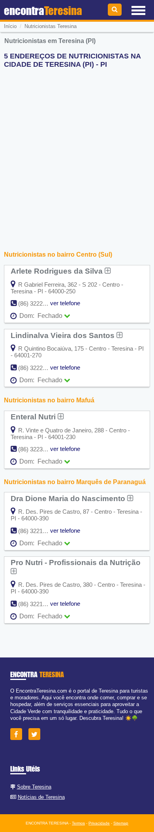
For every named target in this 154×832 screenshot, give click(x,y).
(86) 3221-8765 (37, 604)
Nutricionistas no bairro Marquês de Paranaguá (75, 482)
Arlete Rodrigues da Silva (58, 271)
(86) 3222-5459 (37, 303)
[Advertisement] (77, 152)
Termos (78, 823)
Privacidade (99, 823)
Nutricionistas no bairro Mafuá (49, 400)
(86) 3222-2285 (37, 367)
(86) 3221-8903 (37, 531)
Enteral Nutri (34, 416)
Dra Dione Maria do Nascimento (69, 498)
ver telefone (65, 303)
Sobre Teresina (34, 787)
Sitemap (120, 823)
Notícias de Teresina (41, 797)
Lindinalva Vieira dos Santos (63, 335)
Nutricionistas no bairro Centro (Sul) (58, 254)
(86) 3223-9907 (37, 449)
